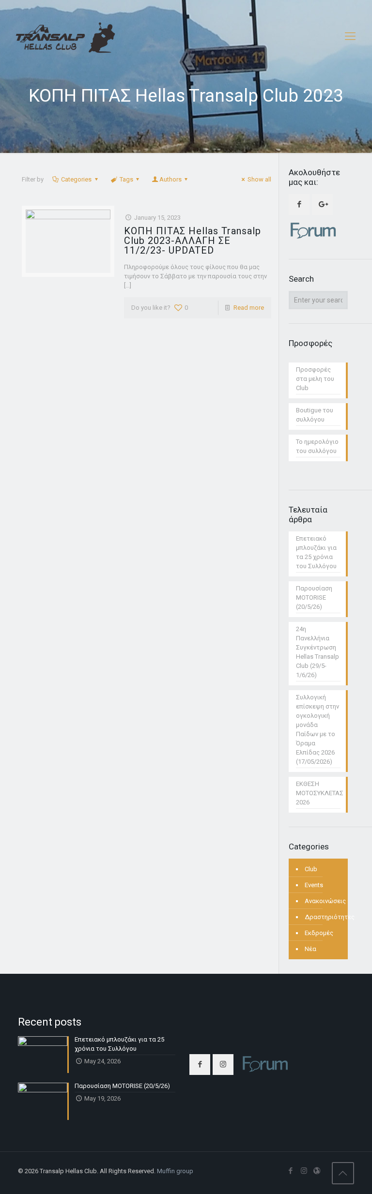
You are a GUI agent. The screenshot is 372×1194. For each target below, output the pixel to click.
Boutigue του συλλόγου (314, 415)
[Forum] (317, 1170)
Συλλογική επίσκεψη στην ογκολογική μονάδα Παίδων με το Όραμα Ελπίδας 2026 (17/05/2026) (317, 729)
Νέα (310, 948)
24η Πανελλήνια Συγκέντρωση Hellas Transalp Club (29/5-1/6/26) (317, 652)
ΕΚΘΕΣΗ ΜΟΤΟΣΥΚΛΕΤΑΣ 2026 (318, 793)
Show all (259, 179)
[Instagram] (304, 1170)
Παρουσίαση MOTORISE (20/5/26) (314, 597)
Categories (76, 179)
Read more (248, 307)
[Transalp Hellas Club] (65, 36)
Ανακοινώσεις (325, 901)
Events (314, 885)
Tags (126, 179)
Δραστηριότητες (330, 917)
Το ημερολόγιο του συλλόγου (317, 446)
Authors (170, 179)
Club (311, 869)
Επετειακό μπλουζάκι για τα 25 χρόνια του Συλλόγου (316, 552)
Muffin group (175, 1171)
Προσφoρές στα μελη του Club (315, 379)
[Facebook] (291, 1170)
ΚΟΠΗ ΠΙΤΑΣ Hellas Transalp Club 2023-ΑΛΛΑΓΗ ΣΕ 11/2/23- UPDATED (192, 240)
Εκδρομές (319, 933)
